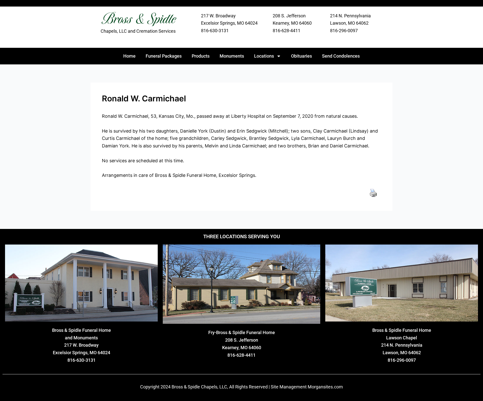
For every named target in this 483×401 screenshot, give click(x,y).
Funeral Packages (164, 56)
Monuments (232, 56)
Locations (264, 56)
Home (129, 56)
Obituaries (301, 56)
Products (201, 56)
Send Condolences (341, 56)
